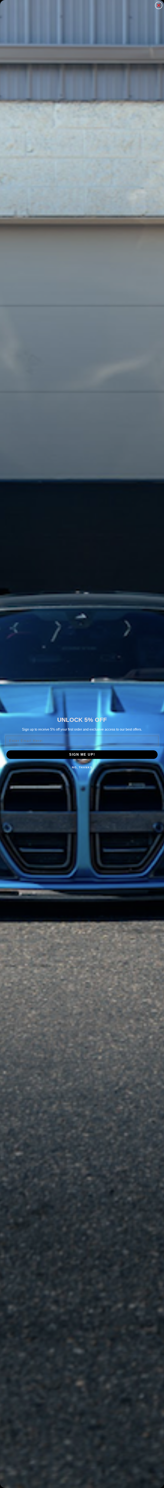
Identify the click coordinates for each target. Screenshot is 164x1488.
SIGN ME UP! (82, 754)
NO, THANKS (82, 767)
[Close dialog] (158, 5)
